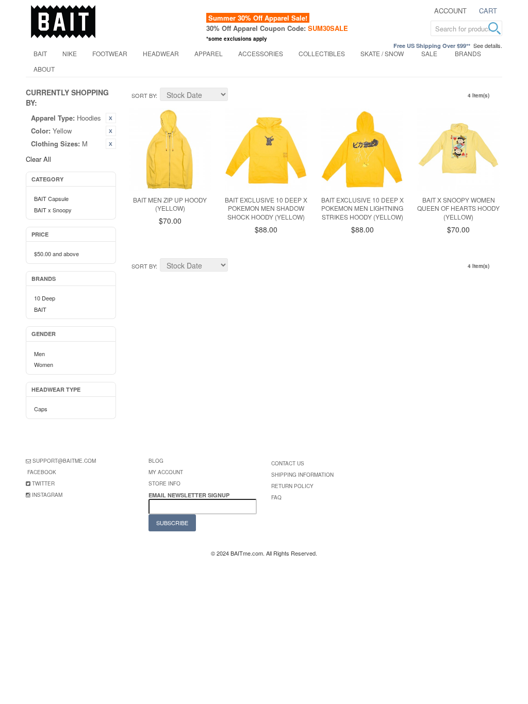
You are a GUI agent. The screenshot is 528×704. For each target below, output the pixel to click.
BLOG (155, 460)
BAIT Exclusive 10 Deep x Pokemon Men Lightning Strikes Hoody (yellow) (362, 208)
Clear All (38, 159)
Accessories (260, 53)
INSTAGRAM (47, 494)
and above (56, 253)
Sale (429, 53)
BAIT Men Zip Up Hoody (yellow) (170, 204)
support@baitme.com (64, 460)
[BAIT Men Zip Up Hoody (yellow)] (170, 149)
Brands (468, 53)
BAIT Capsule (51, 198)
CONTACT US (287, 463)
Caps (40, 409)
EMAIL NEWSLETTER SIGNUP (189, 495)
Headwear (161, 53)
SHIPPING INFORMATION (302, 474)
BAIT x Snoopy (53, 210)
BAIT (40, 53)
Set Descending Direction (237, 96)
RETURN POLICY (292, 486)
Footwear (109, 53)
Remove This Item (111, 118)
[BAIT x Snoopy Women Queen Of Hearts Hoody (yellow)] (458, 149)
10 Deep (44, 298)
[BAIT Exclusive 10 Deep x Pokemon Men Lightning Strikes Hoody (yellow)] (362, 149)
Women (43, 364)
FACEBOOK (41, 472)
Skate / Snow (382, 53)
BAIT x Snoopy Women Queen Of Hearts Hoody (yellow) (458, 208)
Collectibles (322, 53)
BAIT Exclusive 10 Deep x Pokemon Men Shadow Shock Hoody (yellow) (266, 208)
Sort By (143, 95)
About (44, 68)
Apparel (208, 53)
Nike (69, 53)
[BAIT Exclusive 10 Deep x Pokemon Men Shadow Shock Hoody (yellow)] (266, 149)
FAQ (276, 497)
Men (39, 353)
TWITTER (43, 483)
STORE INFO (164, 483)
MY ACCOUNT (165, 472)
